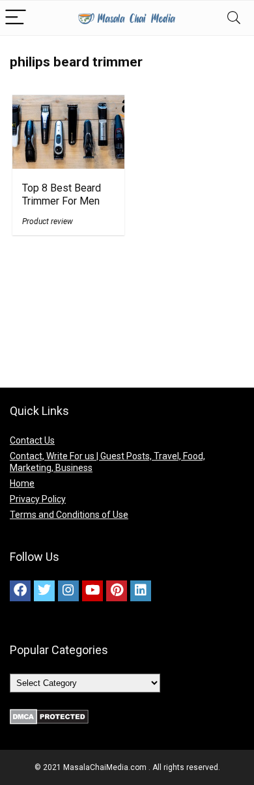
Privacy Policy (38, 499)
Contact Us (32, 440)
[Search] (233, 18)
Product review (47, 221)
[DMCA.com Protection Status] (49, 714)
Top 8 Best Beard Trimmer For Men (61, 194)
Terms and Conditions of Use (69, 514)
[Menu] (15, 18)
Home (22, 483)
